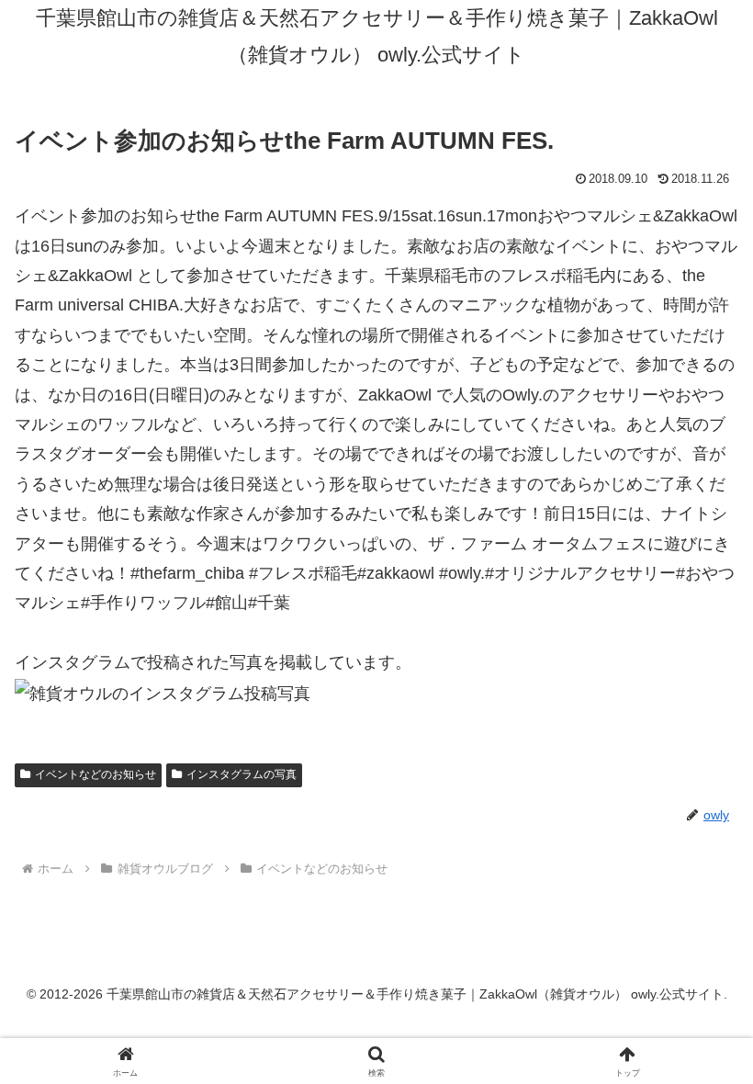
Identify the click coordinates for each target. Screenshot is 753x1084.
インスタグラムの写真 (241, 774)
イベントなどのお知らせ (95, 774)
